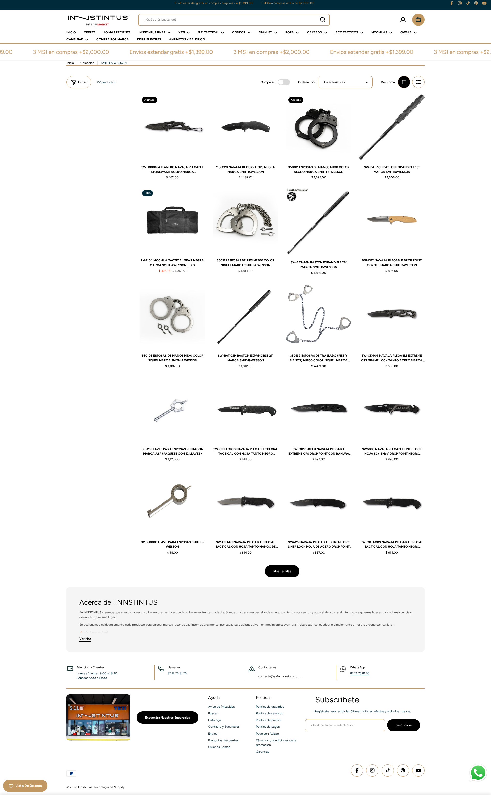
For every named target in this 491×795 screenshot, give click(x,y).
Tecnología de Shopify (109, 787)
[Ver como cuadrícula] (404, 82)
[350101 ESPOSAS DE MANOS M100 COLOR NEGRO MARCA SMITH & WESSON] (318, 127)
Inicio (70, 63)
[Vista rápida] (198, 105)
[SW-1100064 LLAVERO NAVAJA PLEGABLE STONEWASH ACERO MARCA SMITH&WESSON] (172, 127)
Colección (87, 63)
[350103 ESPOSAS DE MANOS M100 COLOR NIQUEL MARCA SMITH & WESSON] (172, 315)
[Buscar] (323, 20)
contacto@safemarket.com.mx (279, 676)
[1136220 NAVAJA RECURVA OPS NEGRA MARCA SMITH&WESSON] (245, 127)
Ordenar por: (307, 82)
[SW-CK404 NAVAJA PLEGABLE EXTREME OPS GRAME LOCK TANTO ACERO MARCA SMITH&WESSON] (392, 315)
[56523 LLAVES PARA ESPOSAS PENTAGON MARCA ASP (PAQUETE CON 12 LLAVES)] (172, 409)
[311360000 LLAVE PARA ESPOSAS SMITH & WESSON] (172, 502)
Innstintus (85, 787)
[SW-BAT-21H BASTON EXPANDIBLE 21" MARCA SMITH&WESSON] (245, 315)
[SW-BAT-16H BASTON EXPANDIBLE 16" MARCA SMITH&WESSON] (392, 127)
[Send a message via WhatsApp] (478, 773)
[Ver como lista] (418, 82)
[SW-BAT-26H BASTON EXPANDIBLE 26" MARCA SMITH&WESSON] (318, 221)
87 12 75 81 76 (359, 673)
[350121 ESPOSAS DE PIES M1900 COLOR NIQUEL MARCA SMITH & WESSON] (245, 220)
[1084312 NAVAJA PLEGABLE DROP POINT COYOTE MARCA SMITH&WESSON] (392, 220)
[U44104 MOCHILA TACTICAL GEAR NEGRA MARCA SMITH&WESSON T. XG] (172, 220)
